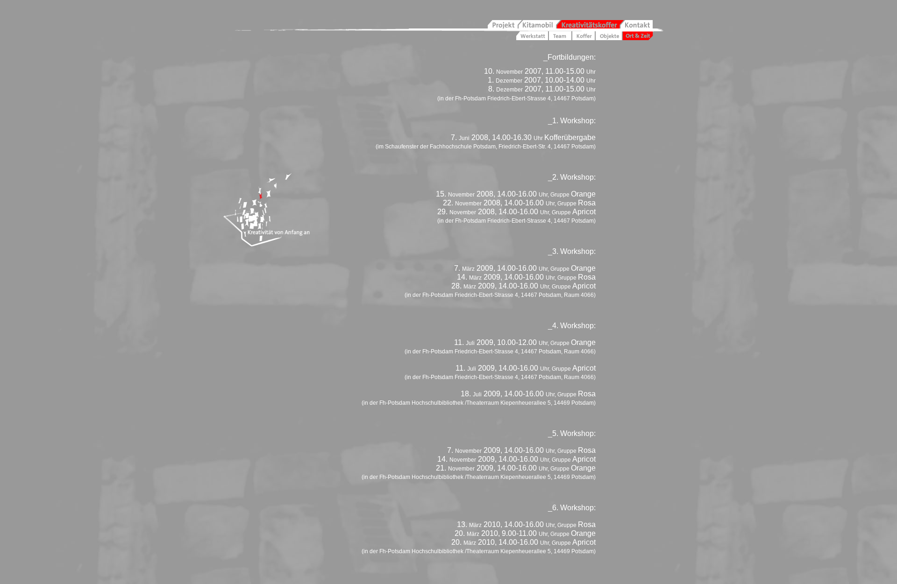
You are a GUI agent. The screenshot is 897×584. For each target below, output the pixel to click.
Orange (583, 194)
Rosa (587, 203)
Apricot (584, 212)
